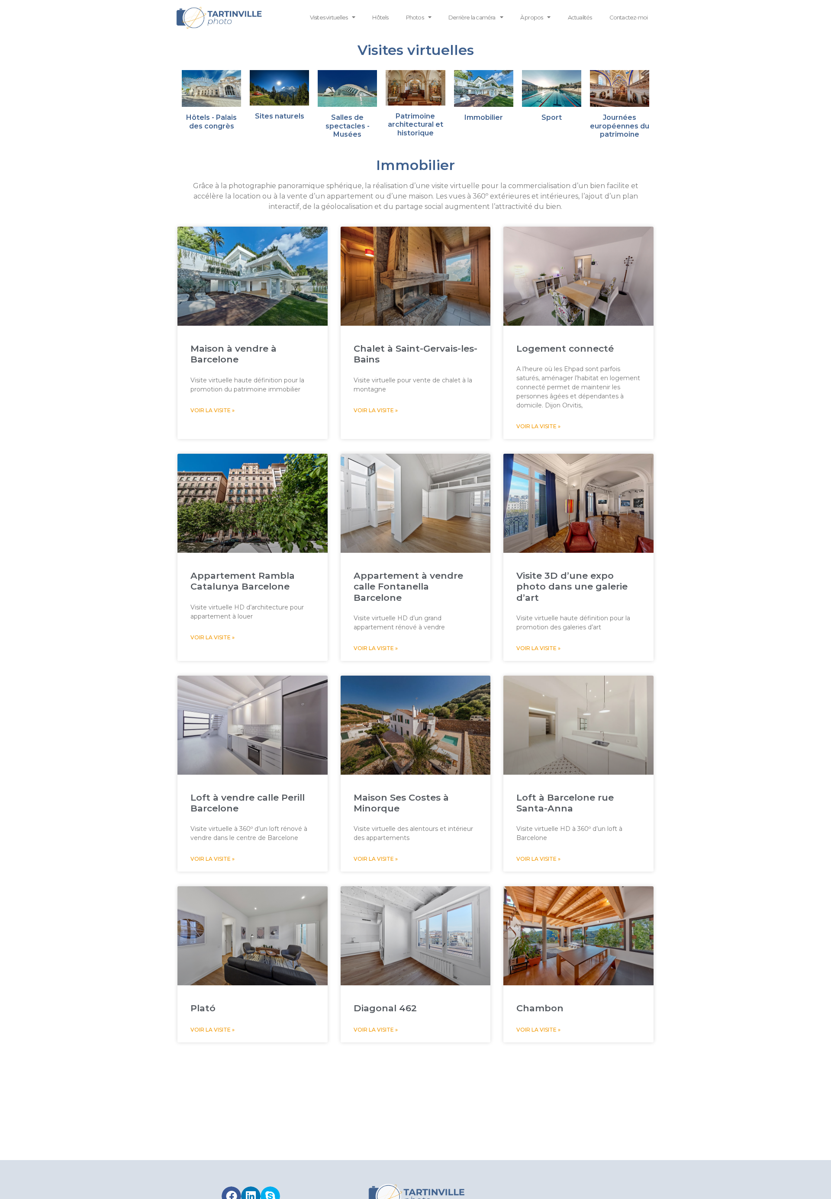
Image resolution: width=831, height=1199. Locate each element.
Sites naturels (279, 116)
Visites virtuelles (329, 17)
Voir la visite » (212, 410)
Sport (551, 117)
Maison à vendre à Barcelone (233, 354)
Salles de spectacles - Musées (347, 125)
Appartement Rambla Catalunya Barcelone (242, 581)
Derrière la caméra (472, 17)
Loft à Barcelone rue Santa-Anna (565, 803)
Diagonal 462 (385, 1008)
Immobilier (483, 117)
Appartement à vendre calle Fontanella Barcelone (408, 586)
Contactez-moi (628, 17)
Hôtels (380, 17)
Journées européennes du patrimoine (619, 125)
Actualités (580, 17)
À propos (531, 17)
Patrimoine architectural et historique (415, 124)
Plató (203, 1008)
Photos (415, 17)
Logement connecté (565, 348)
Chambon (540, 1008)
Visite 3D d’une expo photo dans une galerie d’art (572, 586)
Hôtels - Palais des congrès (211, 121)
